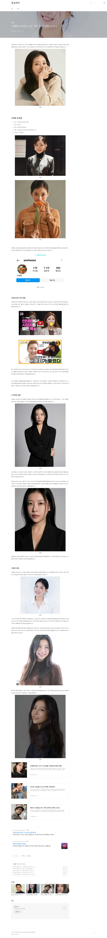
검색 (91, 3)
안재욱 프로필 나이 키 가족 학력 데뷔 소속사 (23, 867)
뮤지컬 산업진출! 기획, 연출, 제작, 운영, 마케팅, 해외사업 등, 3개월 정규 (32, 846)
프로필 (14, 864)
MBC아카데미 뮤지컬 (19, 844)
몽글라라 (15, 3)
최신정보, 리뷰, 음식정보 (19, 908)
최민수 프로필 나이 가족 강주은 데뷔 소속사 (23, 870)
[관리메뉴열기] (104, 3)
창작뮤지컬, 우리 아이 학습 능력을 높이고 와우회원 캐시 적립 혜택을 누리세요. (33, 834)
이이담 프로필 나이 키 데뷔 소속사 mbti (22, 872)
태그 (18, 9)
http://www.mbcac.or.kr (19, 841)
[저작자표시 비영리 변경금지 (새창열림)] (29, 856)
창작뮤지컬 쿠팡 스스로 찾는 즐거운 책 (24, 832)
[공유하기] (16, 856)
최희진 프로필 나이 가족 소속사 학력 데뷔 (22, 869)
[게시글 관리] (18, 856)
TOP (94, 933)
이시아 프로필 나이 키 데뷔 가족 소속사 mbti (23, 874)
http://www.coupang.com (20, 830)
